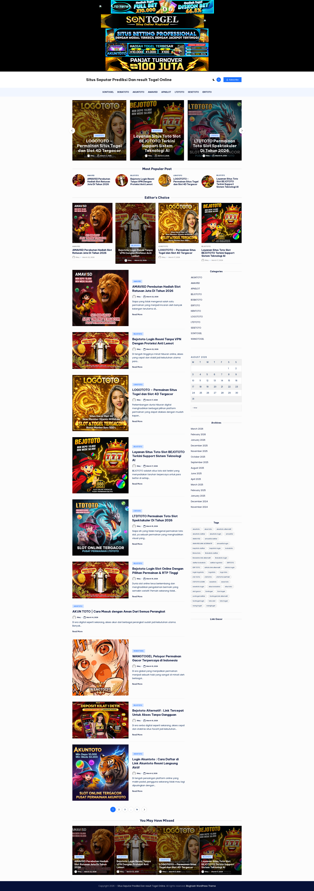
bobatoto (229, 548)
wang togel (197, 606)
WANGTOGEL (139, 651)
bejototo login (215, 548)
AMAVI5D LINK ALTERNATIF (202, 543)
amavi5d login (222, 543)
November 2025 (199, 451)
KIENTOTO (196, 311)
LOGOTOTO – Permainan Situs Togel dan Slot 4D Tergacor (185, 181)
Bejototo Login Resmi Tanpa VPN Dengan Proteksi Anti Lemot (142, 181)
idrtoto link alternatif (212, 567)
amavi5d (229, 534)
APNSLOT (195, 288)
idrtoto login (230, 567)
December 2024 (199, 501)
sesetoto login (198, 586)
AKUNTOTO (78, 606)
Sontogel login (198, 601)
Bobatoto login (221, 558)
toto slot (212, 601)
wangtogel (210, 606)
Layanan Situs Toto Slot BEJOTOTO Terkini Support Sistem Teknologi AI (99, 143)
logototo (212, 572)
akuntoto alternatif (224, 529)
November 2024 (199, 507)
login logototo (198, 572)
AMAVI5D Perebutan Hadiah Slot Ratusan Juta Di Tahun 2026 (98, 181)
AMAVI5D (90, 175)
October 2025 (198, 456)
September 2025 (199, 462)
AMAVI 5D (196, 539)
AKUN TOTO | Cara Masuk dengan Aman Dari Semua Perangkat (118, 611)
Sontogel (209, 591)
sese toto (225, 582)
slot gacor (197, 591)
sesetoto (212, 582)
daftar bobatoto (199, 562)
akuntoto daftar (199, 534)
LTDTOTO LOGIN (199, 582)
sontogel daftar (199, 596)
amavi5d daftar (211, 539)
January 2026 (198, 440)
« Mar (195, 408)
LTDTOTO (156, 136)
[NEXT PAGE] (144, 809)
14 (137, 809)
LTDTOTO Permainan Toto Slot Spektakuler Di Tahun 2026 (157, 145)
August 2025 (197, 467)
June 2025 (196, 473)
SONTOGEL (196, 333)
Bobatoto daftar (211, 553)
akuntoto (196, 529)
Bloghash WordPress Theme (201, 885)
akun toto (208, 529)
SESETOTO (196, 327)
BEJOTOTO (99, 131)
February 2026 (198, 434)
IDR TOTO (196, 567)
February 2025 (198, 490)
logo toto (223, 572)
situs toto (228, 586)
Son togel (221, 591)
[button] (232, 79)
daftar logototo (216, 562)
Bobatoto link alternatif (202, 558)
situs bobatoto (214, 586)
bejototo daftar (199, 548)
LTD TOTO (196, 577)
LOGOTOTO (177, 175)
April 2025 (196, 479)
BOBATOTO (196, 299)
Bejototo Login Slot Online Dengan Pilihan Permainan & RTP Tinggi (214, 143)
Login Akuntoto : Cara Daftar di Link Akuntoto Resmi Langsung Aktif (155, 763)
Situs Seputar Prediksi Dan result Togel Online (129, 79)
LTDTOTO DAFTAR (223, 577)
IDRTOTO (195, 305)
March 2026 (197, 428)
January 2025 (198, 495)
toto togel (224, 601)
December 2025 (199, 445)
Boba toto (197, 553)
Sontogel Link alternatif (219, 596)
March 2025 (197, 484)
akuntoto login (215, 534)
